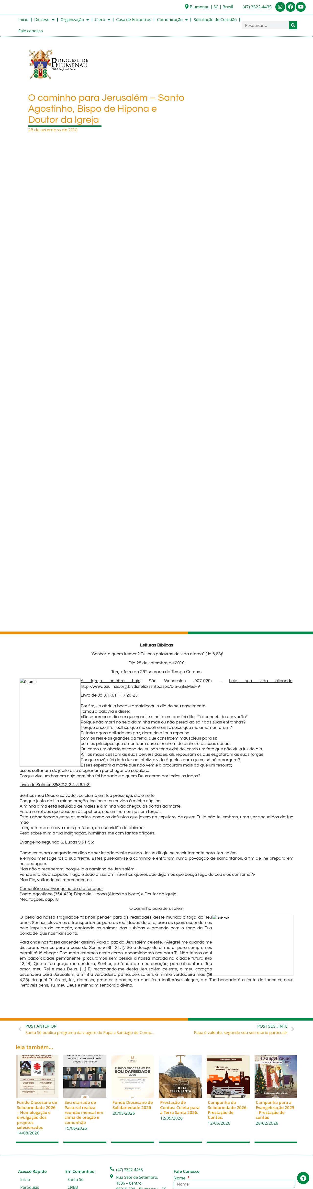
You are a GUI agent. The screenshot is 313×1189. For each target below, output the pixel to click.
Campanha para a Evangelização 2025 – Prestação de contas (275, 1110)
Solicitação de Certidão (215, 19)
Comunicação (170, 19)
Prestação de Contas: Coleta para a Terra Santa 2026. (180, 1107)
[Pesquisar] (293, 25)
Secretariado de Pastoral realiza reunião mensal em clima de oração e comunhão (84, 1112)
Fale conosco (30, 30)
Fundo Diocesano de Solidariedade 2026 (132, 1105)
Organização (72, 19)
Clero (100, 19)
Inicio (23, 19)
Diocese (41, 19)
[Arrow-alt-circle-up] (303, 1178)
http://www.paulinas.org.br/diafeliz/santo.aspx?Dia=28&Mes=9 (140, 686)
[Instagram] (280, 7)
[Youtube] (301, 7)
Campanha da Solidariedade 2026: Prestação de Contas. (228, 1110)
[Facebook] (290, 7)
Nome (180, 1178)
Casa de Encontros (133, 19)
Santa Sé (75, 1179)
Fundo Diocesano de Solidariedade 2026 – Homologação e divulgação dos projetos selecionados (37, 1115)
